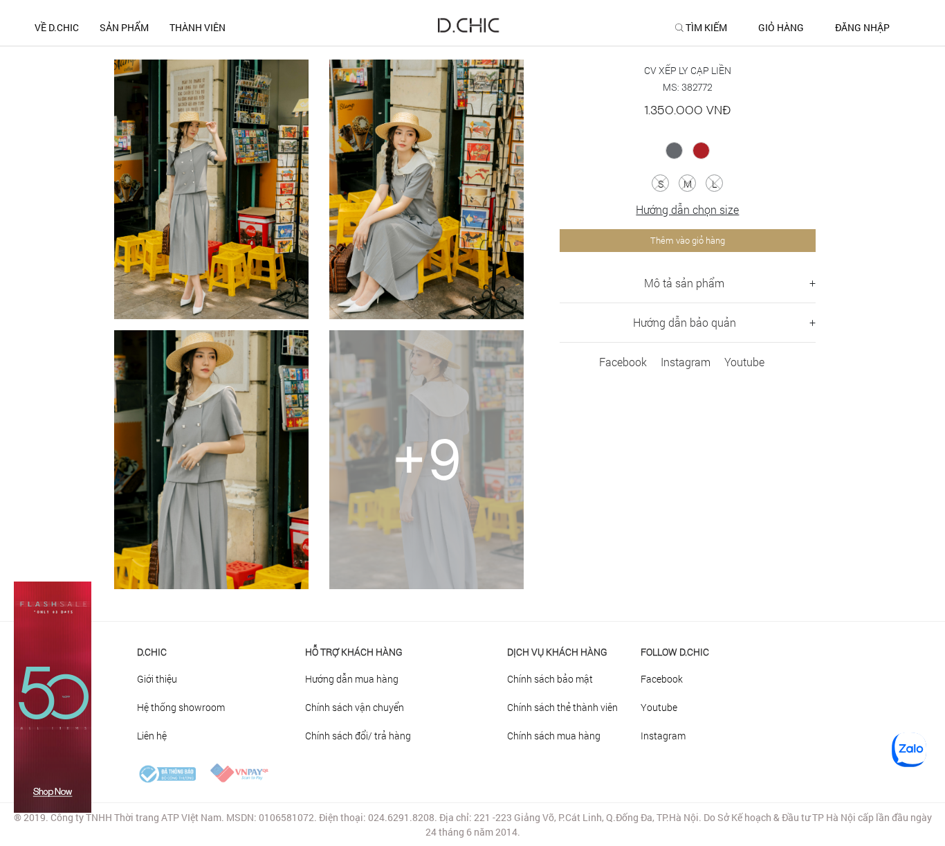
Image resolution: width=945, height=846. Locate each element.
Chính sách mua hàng (553, 735)
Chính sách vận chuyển (354, 707)
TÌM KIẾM (706, 28)
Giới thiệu (157, 678)
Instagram (685, 361)
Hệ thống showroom (181, 707)
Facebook (623, 361)
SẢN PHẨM (124, 27)
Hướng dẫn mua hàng (351, 678)
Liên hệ (152, 735)
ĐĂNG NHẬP (862, 28)
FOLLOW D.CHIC (675, 651)
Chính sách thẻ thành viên (562, 707)
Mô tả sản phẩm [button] (684, 283)
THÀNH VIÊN (197, 27)
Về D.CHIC (57, 27)
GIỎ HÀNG (781, 28)
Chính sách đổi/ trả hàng (358, 735)
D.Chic (152, 651)
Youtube (744, 361)
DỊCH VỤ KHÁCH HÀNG (557, 651)
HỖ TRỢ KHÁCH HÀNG (354, 651)
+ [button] (812, 283)
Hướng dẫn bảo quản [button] (684, 322)
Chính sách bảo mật (550, 678)
